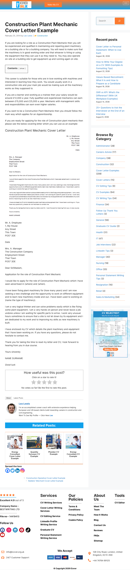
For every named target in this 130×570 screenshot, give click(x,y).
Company (101, 158)
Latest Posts (18, 398)
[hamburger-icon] (126, 3)
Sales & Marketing (105, 297)
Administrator (103, 146)
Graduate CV (47, 529)
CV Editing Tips (104, 186)
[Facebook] (7, 470)
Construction (42, 36)
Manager (100, 257)
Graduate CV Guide (106, 226)
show (22, 68)
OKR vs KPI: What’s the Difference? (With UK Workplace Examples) (107, 95)
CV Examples (103, 192)
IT (97, 238)
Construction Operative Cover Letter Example (45, 478)
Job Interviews (103, 244)
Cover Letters (103, 180)
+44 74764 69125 (101, 560)
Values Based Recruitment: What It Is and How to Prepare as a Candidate (110, 80)
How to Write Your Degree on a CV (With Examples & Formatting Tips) (109, 65)
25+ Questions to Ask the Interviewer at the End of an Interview (110, 110)
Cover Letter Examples (107, 170)
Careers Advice (104, 152)
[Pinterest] (21, 530)
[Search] (119, 21)
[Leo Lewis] (12, 413)
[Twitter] (12, 470)
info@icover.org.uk (15, 552)
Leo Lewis (24, 403)
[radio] (33, 383)
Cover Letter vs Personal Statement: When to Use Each (108, 49)
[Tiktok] (28, 530)
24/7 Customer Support (17, 557)
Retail (99, 291)
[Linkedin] (17, 470)
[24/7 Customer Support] (2, 557)
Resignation (102, 284)
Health (99, 232)
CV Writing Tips (104, 198)
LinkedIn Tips (103, 251)
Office (99, 269)
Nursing (100, 263)
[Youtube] (2, 534)
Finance (100, 204)
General (100, 220)
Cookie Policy (76, 520)
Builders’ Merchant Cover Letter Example (45, 481)
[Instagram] (22, 470)
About (8, 398)
